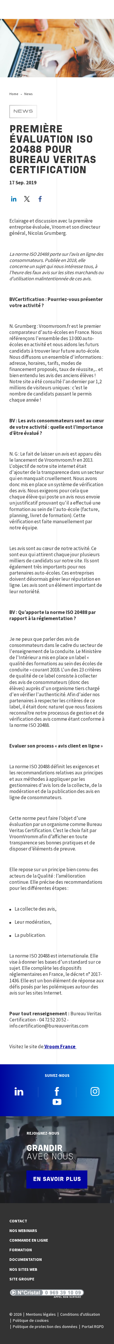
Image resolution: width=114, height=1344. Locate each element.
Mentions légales (41, 1314)
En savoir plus (57, 1179)
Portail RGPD (93, 1326)
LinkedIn (13, 199)
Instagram (95, 1091)
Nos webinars (23, 1230)
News (28, 94)
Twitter (27, 199)
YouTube (57, 1101)
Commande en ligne (28, 1240)
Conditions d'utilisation (80, 1314)
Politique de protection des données (45, 1326)
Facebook (57, 1091)
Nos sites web (23, 1269)
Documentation (25, 1259)
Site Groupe (21, 1279)
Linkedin (19, 1091)
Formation (20, 1249)
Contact (18, 1221)
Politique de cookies (31, 1320)
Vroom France (60, 1046)
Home (13, 94)
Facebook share (40, 199)
